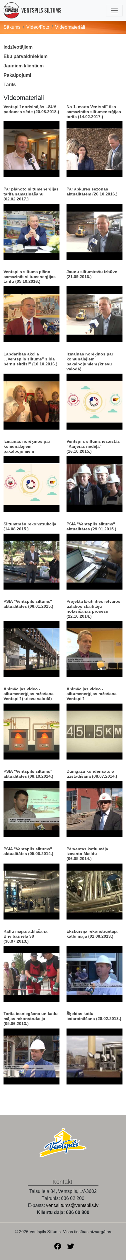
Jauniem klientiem (24, 65)
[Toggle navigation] (114, 10)
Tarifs (10, 84)
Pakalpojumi (17, 75)
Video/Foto (37, 27)
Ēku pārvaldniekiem (25, 56)
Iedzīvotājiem (18, 47)
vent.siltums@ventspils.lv (72, 1205)
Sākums (12, 27)
